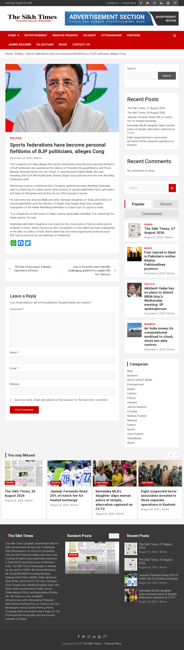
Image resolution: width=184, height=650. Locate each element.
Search (131, 68)
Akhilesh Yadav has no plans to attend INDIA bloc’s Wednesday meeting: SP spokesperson (159, 298)
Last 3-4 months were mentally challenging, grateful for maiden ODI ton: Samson (89, 270)
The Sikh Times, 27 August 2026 (146, 108)
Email (14, 368)
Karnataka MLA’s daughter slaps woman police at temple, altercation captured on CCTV (151, 129)
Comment (17, 309)
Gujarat (89, 35)
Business (149, 324)
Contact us (112, 3)
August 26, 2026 (148, 567)
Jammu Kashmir (19, 44)
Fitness (131, 398)
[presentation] (170, 455)
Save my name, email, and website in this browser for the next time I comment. (61, 400)
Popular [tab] (138, 204)
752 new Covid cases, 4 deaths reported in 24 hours (32, 268)
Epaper (148, 224)
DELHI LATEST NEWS (139, 380)
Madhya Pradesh (65, 35)
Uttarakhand (111, 35)
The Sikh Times (92, 643)
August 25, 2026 (14, 505)
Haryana (133, 35)
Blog (129, 371)
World (148, 248)
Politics (16, 138)
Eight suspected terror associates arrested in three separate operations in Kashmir (150, 141)
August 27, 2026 (153, 237)
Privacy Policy (129, 3)
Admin (38, 158)
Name (14, 352)
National (132, 420)
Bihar (63, 44)
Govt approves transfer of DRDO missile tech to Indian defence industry (159, 495)
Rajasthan (44, 44)
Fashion (132, 393)
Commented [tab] (152, 214)
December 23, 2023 (21, 158)
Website (14, 384)
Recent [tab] (166, 204)
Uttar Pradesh (135, 433)
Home (12, 35)
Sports (131, 429)
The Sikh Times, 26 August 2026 (146, 112)
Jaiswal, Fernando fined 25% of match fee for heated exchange (23, 495)
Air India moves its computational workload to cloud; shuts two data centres (158, 336)
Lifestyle (132, 411)
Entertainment (35, 35)
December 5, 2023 (154, 273)
